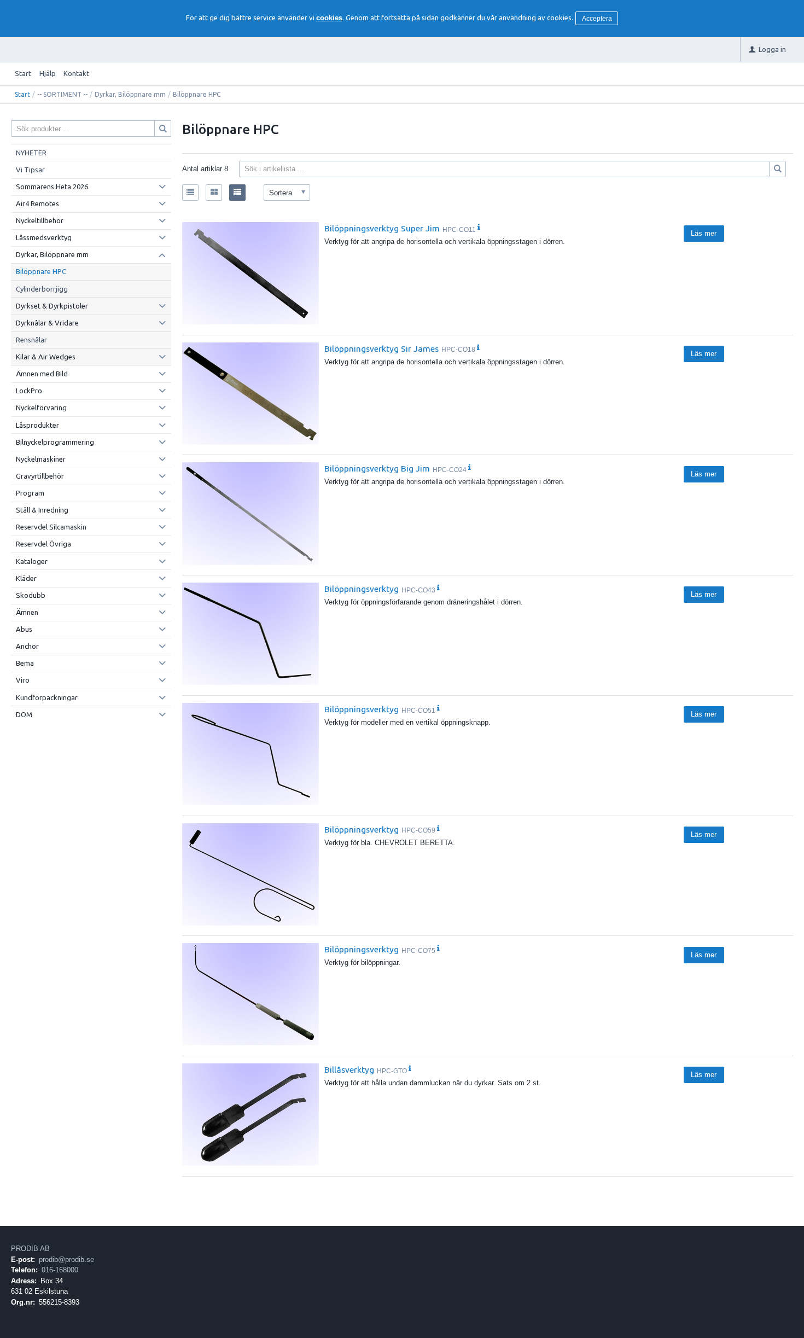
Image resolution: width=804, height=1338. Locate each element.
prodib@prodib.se (66, 1259)
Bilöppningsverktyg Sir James (381, 348)
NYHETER (31, 152)
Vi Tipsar (30, 169)
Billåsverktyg (349, 1069)
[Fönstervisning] (214, 192)
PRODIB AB (30, 1248)
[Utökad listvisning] (237, 192)
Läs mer (703, 233)
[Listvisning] (190, 192)
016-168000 (60, 1270)
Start (23, 73)
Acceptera (597, 18)
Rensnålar (31, 340)
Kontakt (76, 73)
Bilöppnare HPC (41, 271)
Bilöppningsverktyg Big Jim (377, 468)
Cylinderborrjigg (42, 289)
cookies (329, 18)
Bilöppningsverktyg (361, 589)
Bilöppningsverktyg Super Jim (382, 228)
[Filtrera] (778, 169)
